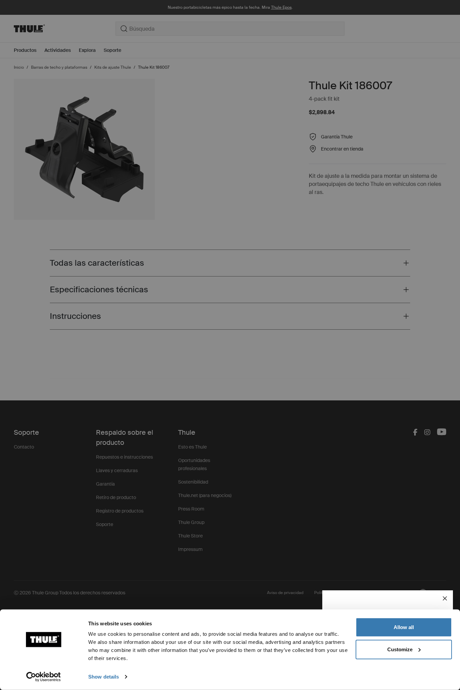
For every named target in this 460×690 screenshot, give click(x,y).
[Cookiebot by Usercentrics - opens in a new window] (43, 677)
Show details (103, 677)
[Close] (445, 598)
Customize (400, 649)
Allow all (404, 627)
